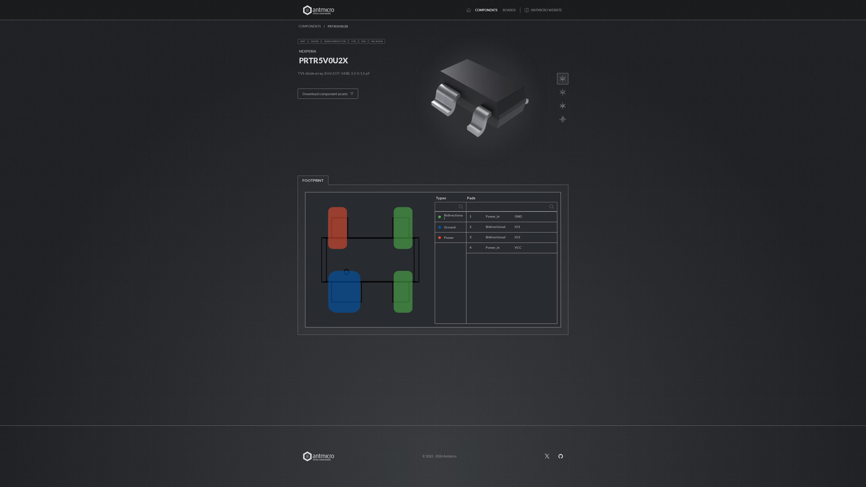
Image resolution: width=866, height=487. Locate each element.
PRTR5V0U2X (323, 60)
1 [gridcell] (470, 216)
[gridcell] (534, 217)
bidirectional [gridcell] (495, 227)
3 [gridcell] (470, 237)
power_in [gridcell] (493, 216)
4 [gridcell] (470, 247)
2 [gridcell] (470, 227)
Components (310, 26)
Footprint (313, 180)
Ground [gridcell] (450, 227)
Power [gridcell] (449, 237)
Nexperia (307, 51)
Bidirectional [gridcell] (453, 216)
